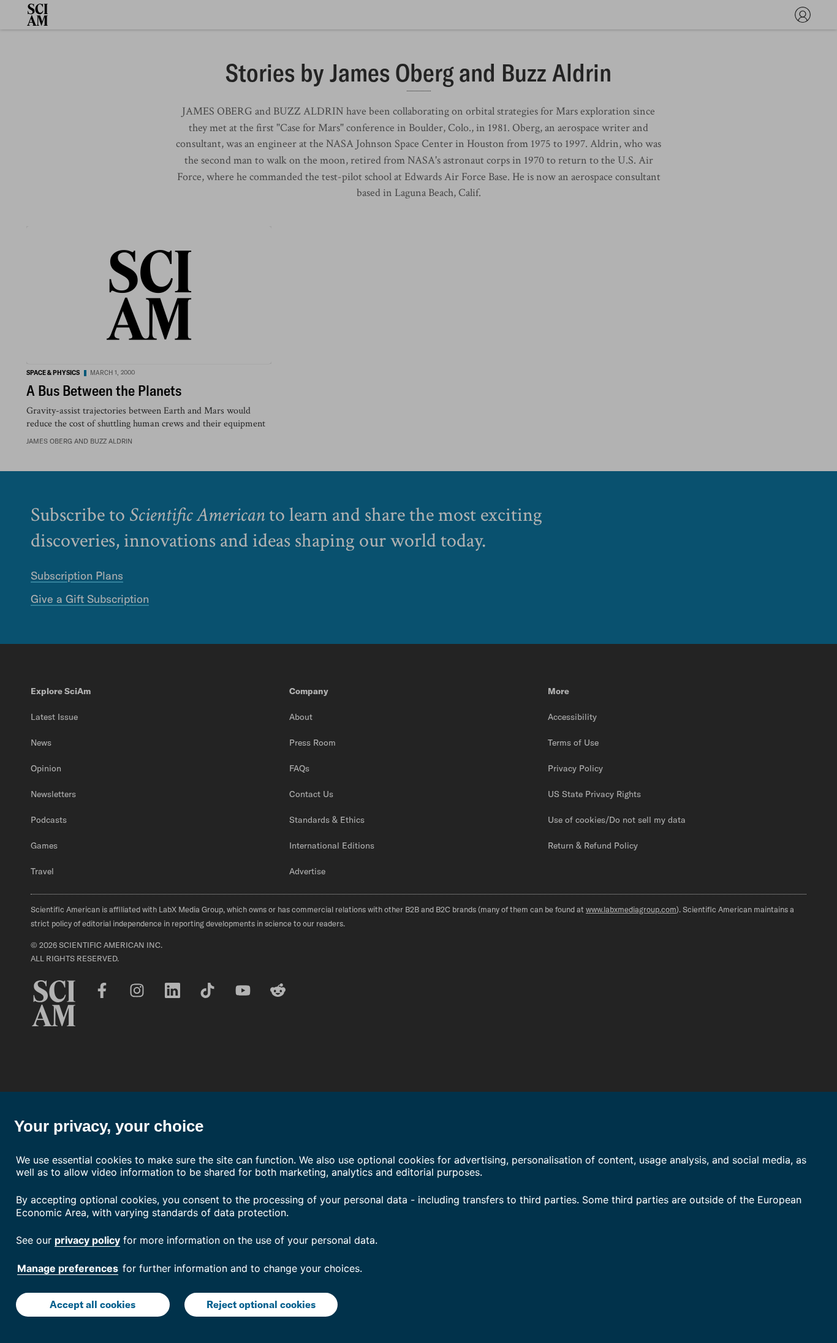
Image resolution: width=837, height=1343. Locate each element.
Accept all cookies (92, 1304)
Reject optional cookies (261, 1304)
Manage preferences (67, 1268)
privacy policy (87, 1240)
